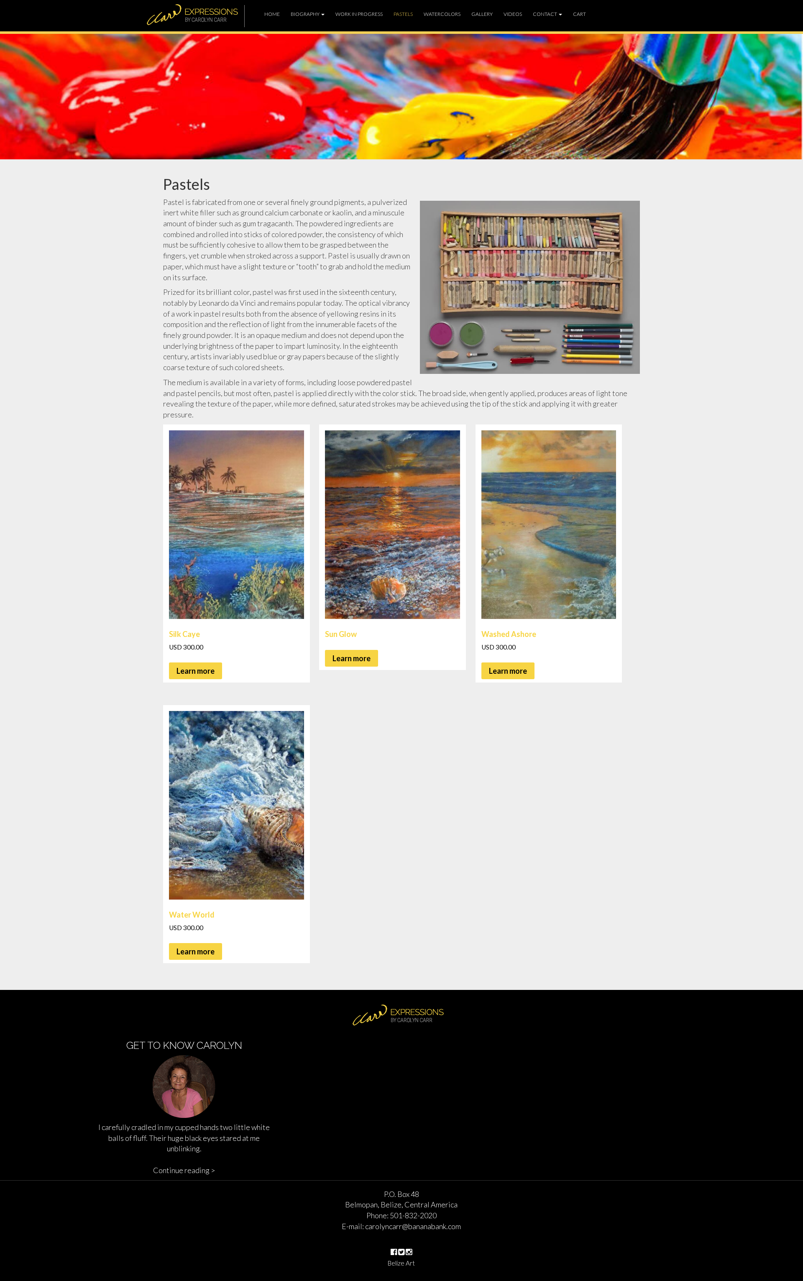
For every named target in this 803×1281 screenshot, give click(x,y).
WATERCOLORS (442, 14)
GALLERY (482, 14)
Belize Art (401, 1263)
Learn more (195, 670)
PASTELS (403, 14)
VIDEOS (513, 14)
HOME (272, 14)
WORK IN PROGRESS (359, 14)
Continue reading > (184, 1170)
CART (579, 14)
